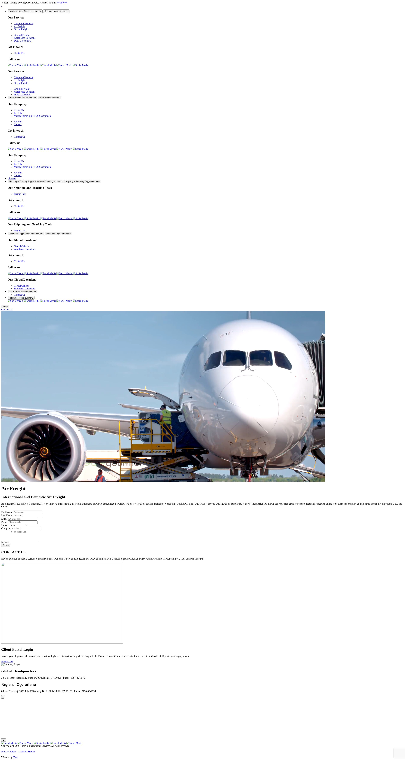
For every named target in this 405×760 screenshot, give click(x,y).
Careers (18, 124)
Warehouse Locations (24, 37)
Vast (15, 757)
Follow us (21, 298)
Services (25, 11)
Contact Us (19, 53)
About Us (19, 110)
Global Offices (21, 246)
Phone (4, 522)
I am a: (4, 525)
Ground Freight (21, 35)
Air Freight (19, 26)
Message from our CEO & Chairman (32, 116)
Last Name (6, 515)
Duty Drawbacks (22, 40)
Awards (18, 121)
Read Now (62, 2)
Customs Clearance (23, 23)
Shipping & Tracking (35, 181)
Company (6, 528)
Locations (26, 234)
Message (5, 542)
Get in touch (22, 292)
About (22, 98)
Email (4, 518)
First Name (6, 512)
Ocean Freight (21, 29)
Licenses (12, 178)
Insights (18, 113)
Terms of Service (26, 751)
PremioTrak (20, 194)
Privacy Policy (8, 751)
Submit (6, 545)
